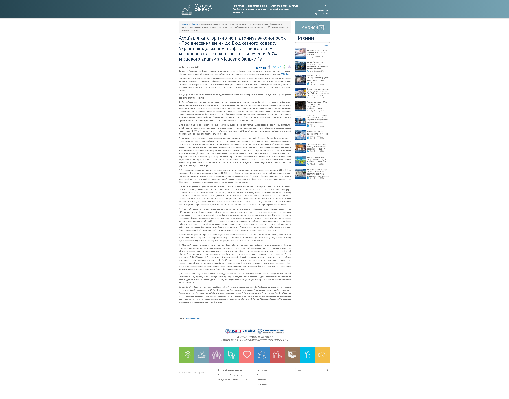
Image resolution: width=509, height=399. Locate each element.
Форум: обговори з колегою (230, 370)
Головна (184, 23)
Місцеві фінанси (203, 7)
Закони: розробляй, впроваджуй (232, 375)
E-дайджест (261, 370)
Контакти (238, 12)
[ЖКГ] (307, 355)
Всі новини (325, 45)
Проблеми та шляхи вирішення (249, 9)
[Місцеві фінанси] (201, 355)
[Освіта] (231, 355)
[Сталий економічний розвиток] (262, 355)
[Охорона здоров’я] (246, 355)
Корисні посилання (279, 9)
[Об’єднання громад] (322, 355)
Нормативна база (257, 5)
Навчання (260, 375)
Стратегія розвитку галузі (284, 5)
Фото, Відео (261, 384)
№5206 (284, 74)
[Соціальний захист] (277, 355)
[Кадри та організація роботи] (216, 355)
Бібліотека (261, 379)
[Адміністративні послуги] (292, 355)
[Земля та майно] (186, 355)
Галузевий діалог (321, 13)
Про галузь (238, 5)
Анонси (310, 27)
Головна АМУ (322, 10)
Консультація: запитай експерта (232, 379)
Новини (194, 23)
